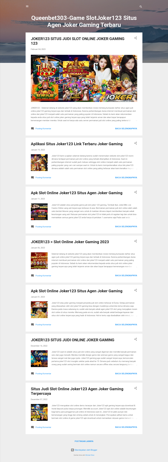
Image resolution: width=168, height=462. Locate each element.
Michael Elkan (89, 455)
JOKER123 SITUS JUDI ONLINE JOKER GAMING (72, 340)
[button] (135, 38)
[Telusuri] (140, 7)
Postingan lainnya (84, 441)
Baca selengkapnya (126, 128)
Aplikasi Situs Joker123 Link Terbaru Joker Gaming (77, 144)
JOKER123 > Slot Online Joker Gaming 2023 (70, 242)
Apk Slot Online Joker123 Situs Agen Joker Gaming (76, 193)
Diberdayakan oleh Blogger (85, 450)
